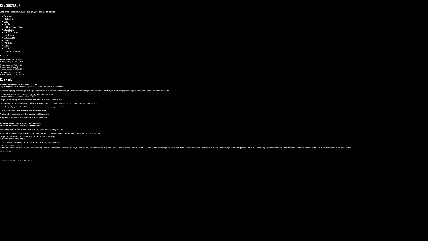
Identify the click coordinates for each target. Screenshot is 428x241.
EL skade (7, 40)
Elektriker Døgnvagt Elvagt (13, 27)
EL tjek (6, 45)
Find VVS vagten (9, 37)
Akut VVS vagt (9, 29)
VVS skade (8, 43)
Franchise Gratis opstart (12, 51)
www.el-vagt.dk (5, 151)
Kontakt (7, 24)
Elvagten (10, 160)
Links (6, 21)
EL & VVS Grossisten (11, 32)
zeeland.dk (30, 160)
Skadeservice (8, 19)
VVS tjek (7, 48)
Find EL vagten (9, 35)
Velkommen (8, 16)
